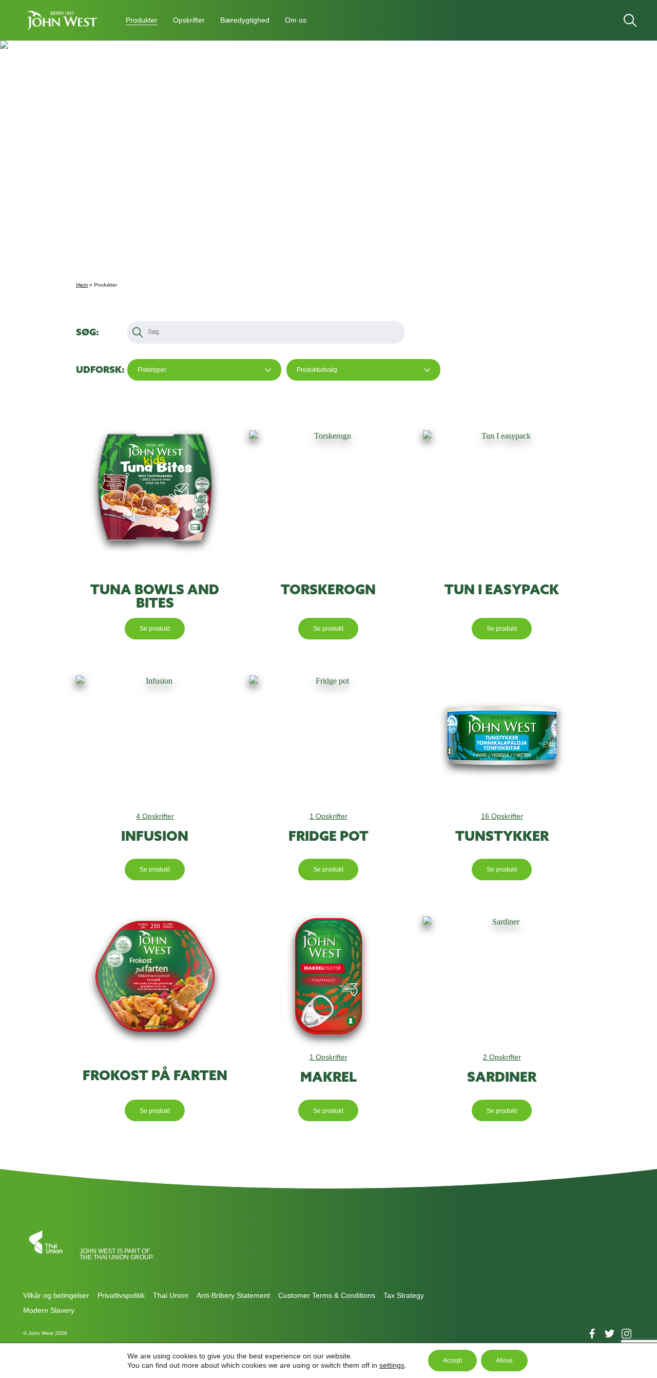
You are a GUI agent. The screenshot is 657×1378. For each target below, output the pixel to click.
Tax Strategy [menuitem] (403, 1295)
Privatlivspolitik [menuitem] (121, 1295)
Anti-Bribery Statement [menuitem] (233, 1295)
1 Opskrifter (328, 816)
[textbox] (155, 332)
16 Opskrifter (502, 816)
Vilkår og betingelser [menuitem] (56, 1295)
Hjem (82, 285)
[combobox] (204, 370)
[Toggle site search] (630, 20)
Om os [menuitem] (295, 20)
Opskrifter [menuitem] (189, 20)
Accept (452, 1360)
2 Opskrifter (502, 1057)
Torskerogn (328, 589)
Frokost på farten (155, 1075)
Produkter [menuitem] (142, 20)
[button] (62, 20)
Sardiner (501, 1077)
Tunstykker (502, 836)
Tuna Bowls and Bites (154, 596)
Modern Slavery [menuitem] (48, 1310)
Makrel (328, 1077)
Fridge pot (328, 836)
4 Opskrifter (155, 816)
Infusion (154, 836)
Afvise (504, 1360)
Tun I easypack (502, 589)
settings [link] (391, 1365)
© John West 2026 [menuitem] (45, 1333)
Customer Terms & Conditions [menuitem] (326, 1295)
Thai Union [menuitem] (170, 1295)
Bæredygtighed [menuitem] (244, 20)
